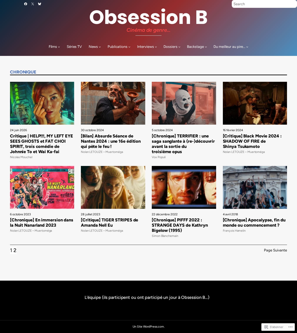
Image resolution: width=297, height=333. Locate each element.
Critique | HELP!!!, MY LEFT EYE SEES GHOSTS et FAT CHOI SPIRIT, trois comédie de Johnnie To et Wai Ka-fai (41, 143)
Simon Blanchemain (165, 236)
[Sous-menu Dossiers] (179, 47)
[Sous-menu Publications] (129, 47)
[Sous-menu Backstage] (206, 47)
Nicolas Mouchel (21, 157)
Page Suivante (275, 250)
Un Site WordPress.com (148, 326)
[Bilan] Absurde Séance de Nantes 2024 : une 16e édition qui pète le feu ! (111, 141)
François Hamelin (234, 230)
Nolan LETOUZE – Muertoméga (102, 152)
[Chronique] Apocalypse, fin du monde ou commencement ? (254, 222)
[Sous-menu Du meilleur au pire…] (247, 47)
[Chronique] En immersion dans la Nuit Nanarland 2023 (41, 222)
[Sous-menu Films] (59, 47)
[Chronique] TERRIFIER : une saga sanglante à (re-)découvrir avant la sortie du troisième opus (183, 143)
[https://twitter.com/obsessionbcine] (32, 4)
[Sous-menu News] (100, 47)
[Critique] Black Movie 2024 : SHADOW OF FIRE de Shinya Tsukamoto (252, 141)
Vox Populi (159, 157)
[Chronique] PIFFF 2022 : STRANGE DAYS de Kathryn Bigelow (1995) (180, 225)
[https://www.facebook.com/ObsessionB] (25, 4)
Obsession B (148, 17)
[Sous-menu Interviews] (156, 47)
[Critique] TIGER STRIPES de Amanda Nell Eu (109, 222)
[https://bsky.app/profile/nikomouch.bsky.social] (39, 4)
